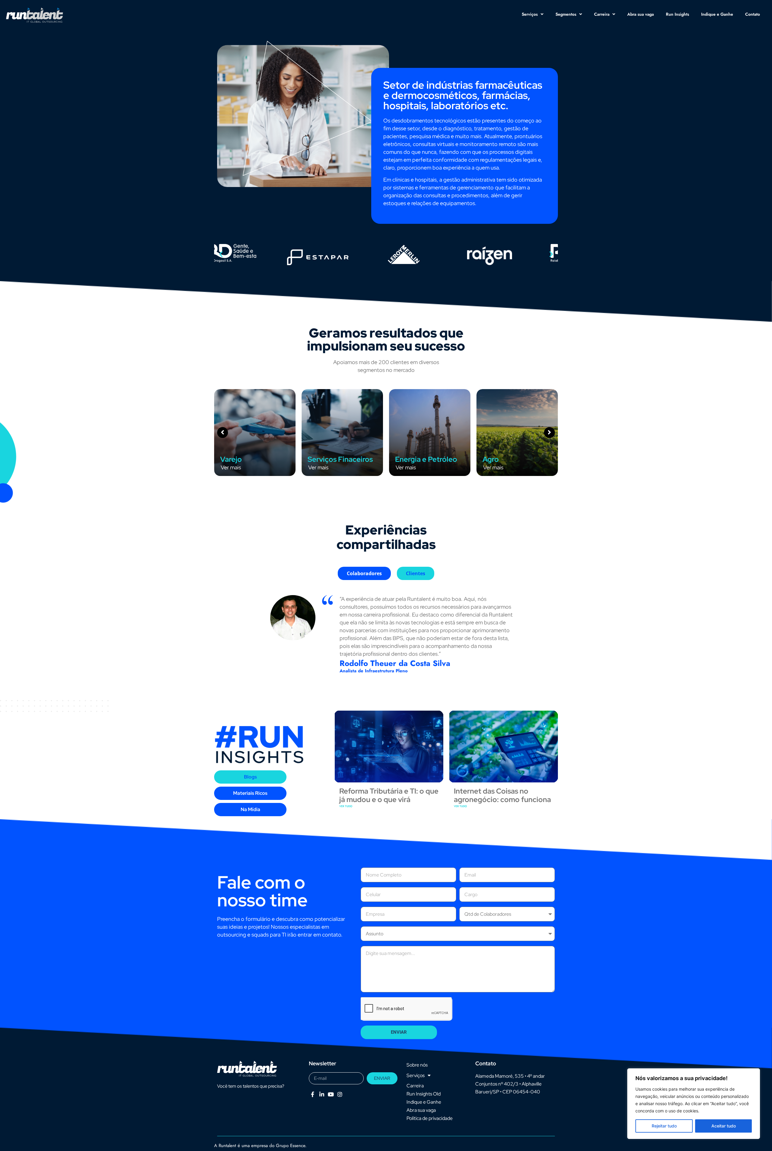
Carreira (601, 14)
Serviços (530, 14)
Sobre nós (417, 1065)
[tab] (364, 573)
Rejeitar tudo (664, 1125)
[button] (221, 254)
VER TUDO (345, 806)
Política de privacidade (430, 1118)
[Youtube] (330, 1094)
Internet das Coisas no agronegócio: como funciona (502, 795)
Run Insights (677, 14)
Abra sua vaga (640, 14)
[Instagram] (340, 1094)
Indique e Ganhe (717, 14)
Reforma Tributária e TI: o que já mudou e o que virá (388, 795)
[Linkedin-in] (321, 1094)
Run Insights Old (424, 1094)
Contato (752, 14)
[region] (693, 1103)
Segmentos (565, 14)
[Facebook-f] (312, 1094)
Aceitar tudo (723, 1125)
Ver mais (231, 467)
